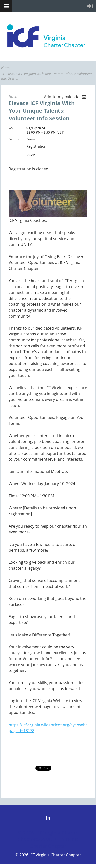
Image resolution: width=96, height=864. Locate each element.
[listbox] (65, 97)
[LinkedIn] (48, 818)
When (12, 128)
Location (14, 139)
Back (13, 96)
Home (5, 67)
